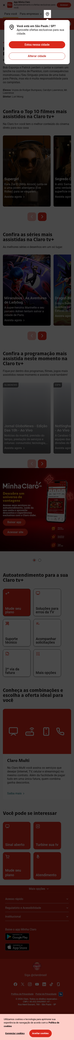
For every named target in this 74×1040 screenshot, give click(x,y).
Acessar (64, 5)
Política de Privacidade (22, 994)
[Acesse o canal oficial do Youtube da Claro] (37, 984)
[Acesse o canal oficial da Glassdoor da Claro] (58, 984)
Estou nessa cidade (37, 44)
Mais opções (37, 888)
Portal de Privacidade (46, 994)
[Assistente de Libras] (61, 994)
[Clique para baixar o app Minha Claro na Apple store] (17, 947)
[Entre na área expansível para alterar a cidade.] (47, 14)
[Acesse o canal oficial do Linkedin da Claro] (44, 984)
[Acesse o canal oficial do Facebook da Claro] (15, 984)
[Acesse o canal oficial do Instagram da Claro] (30, 984)
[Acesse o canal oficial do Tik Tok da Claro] (51, 984)
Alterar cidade (37, 56)
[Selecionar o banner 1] (34, 560)
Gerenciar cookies (14, 1033)
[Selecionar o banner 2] (39, 560)
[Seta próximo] (42, 216)
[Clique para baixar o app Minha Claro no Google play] (17, 937)
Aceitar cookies (40, 1033)
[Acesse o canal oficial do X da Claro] (22, 984)
